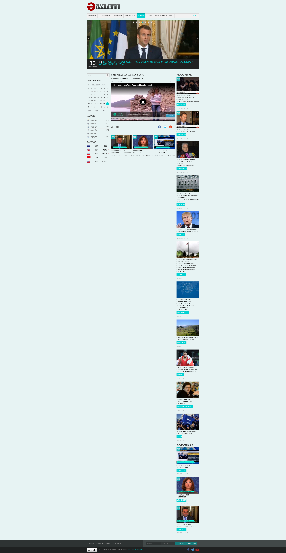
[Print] (113, 127)
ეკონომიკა (181, 134)
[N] (197, 38)
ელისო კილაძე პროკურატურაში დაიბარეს (184, 402)
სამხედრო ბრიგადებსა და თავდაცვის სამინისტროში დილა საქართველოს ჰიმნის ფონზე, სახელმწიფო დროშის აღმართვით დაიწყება (187, 266)
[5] (145, 22)
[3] (139, 22)
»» (108, 85)
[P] (88, 38)
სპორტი (180, 375)
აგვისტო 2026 (98, 85)
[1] (133, 22)
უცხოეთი (180, 235)
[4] (142, 22)
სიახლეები (181, 470)
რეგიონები (181, 343)
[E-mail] (119, 127)
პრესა (179, 437)
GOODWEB (140, 550)
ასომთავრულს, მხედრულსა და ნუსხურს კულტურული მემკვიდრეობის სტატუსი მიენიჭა (188, 198)
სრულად (128, 155)
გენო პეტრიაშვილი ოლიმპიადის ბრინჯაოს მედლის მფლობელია (187, 370)
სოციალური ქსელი (184, 407)
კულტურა (181, 204)
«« (88, 85)
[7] (151, 22)
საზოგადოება (182, 313)
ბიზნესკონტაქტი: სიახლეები (127, 75)
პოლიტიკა (181, 104)
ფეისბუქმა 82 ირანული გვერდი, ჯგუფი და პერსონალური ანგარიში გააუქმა (142, 62)
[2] (136, 22)
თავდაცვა (181, 275)
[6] (148, 22)
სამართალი (182, 168)
